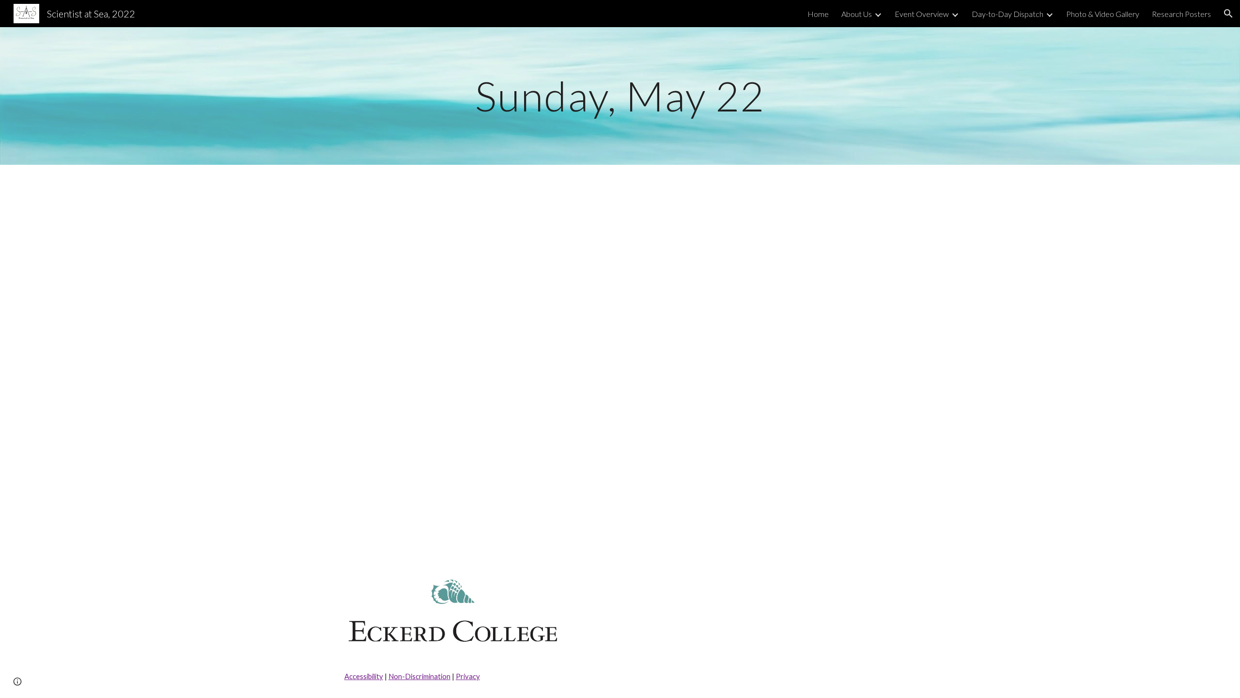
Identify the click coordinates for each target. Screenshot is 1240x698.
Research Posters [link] (1181, 13)
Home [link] (818, 13)
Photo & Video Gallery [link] (1102, 13)
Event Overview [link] (922, 13)
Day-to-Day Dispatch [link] (1007, 13)
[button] (1228, 13)
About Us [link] (856, 13)
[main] (620, 95)
